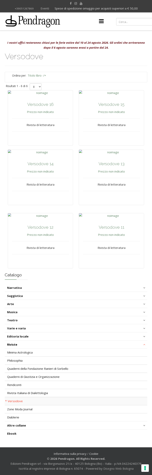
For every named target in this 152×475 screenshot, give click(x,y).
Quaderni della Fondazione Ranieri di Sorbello (37, 369)
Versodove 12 (40, 227)
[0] (132, 21)
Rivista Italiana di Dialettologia (27, 393)
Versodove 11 (111, 227)
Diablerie (13, 417)
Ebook (11, 433)
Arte (10, 304)
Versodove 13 (111, 163)
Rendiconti (14, 385)
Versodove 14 (40, 163)
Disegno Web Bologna (118, 468)
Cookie (93, 454)
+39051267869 (24, 8)
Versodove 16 (40, 104)
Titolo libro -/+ (37, 75)
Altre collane (16, 425)
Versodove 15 (111, 104)
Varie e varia (16, 328)
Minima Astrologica (20, 352)
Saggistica (15, 296)
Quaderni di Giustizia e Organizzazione (33, 377)
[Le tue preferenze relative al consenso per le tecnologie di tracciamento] (145, 468)
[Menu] (101, 21)
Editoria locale (17, 336)
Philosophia (15, 360)
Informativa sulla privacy (70, 454)
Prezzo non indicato (40, 112)
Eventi (44, 8)
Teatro (12, 320)
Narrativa (14, 288)
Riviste (12, 344)
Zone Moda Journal (19, 409)
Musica (12, 312)
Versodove (15, 401)
